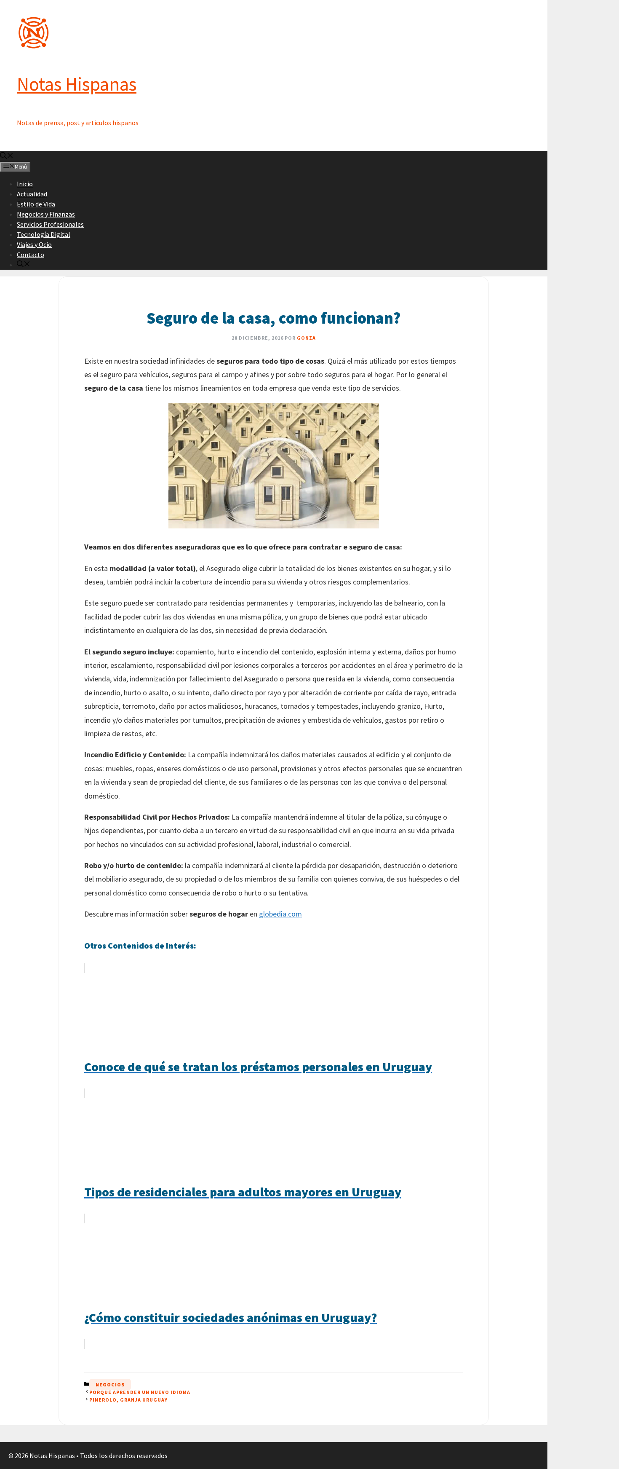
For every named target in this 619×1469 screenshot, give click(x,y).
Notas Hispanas (76, 84)
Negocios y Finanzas (46, 214)
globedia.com (280, 914)
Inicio (25, 184)
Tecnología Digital (43, 234)
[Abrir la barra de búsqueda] (6, 156)
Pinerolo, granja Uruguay (128, 1400)
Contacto (30, 254)
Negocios (110, 1384)
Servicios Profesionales (50, 224)
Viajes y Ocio (34, 244)
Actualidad (32, 194)
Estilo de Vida (36, 204)
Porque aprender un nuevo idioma (139, 1392)
